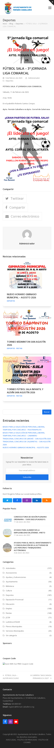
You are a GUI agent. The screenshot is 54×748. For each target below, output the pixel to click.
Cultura (9, 590)
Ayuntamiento (12, 581)
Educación (10, 604)
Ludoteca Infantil (13, 622)
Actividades (11, 568)
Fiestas (19, 348)
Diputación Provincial (14, 599)
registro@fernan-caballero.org (21, 707)
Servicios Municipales (15, 631)
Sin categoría (11, 635)
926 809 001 (16, 704)
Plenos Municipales (14, 626)
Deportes (9, 81)
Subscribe (27, 477)
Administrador (34, 78)
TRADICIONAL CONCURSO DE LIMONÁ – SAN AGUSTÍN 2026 (27, 438)
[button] (49, 8)
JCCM (8, 617)
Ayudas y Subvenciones (16, 577)
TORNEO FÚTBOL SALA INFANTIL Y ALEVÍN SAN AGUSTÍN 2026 (25, 391)
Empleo (9, 608)
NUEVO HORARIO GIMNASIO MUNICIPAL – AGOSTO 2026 (22, 296)
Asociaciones (11, 573)
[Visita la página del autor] (27, 234)
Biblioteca (10, 586)
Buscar (47, 412)
